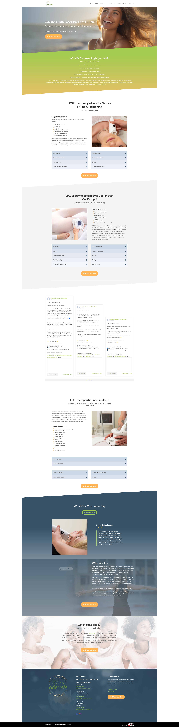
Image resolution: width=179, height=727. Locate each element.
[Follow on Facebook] (77, 714)
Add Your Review (89, 512)
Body (105, 3)
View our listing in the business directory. (58, 724)
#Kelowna (49, 355)
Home (91, 3)
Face (101, 3)
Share (71, 374)
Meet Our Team (67, 569)
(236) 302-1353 (80, 686)
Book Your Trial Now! (53, 37)
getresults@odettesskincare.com (84, 688)
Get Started (128, 3)
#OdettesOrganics (67, 355)
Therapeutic (112, 3)
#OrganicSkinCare (58, 355)
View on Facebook (65, 374)
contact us (92, 633)
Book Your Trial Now (116, 697)
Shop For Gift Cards (112, 689)
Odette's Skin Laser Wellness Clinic (70, 22)
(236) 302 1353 (80, 696)
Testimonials (120, 3)
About (96, 3)
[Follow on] (80, 714)
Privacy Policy (111, 691)
